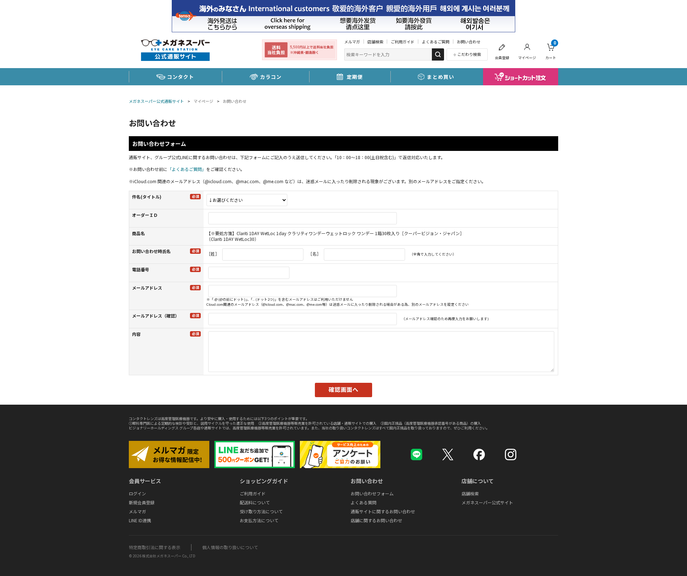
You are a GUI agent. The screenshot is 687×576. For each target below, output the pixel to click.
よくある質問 (363, 502)
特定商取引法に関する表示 (154, 547)
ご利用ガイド (402, 41)
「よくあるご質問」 (186, 169)
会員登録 (502, 57)
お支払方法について (259, 520)
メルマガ (352, 41)
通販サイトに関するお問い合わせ (383, 511)
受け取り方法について (261, 511)
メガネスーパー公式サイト (487, 502)
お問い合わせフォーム (372, 493)
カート (550, 50)
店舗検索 (375, 41)
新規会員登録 (142, 502)
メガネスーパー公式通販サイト (156, 101)
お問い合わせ (469, 41)
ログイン (137, 493)
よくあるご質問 (435, 41)
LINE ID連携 (140, 520)
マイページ (527, 57)
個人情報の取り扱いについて (230, 547)
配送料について (255, 502)
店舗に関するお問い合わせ (376, 520)
